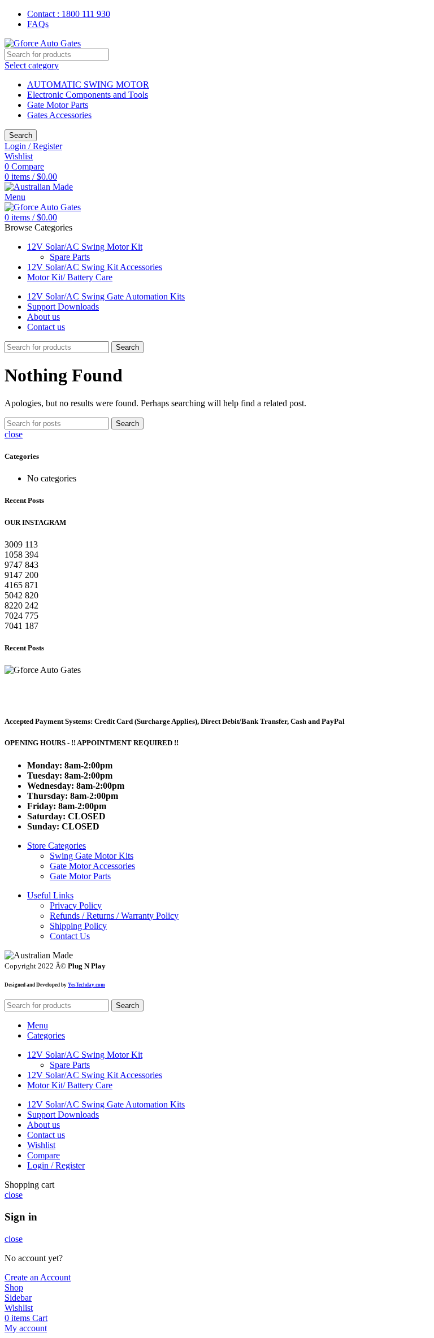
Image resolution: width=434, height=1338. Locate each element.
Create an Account (38, 1277)
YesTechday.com (86, 985)
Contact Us (70, 936)
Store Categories (56, 845)
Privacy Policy (76, 905)
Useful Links (50, 895)
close (14, 434)
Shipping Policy (78, 926)
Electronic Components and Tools (87, 94)
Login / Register (56, 1165)
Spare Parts (70, 257)
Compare (43, 1155)
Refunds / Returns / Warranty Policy (114, 915)
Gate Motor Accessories (92, 866)
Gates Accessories (59, 115)
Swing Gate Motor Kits (91, 856)
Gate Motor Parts (57, 105)
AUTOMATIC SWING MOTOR (88, 84)
